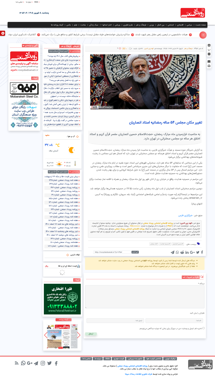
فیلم (75, 25)
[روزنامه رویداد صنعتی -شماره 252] (62, 335)
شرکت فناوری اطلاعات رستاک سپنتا (138, 374)
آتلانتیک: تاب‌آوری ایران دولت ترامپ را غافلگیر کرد (26, 35)
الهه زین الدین (149, 48)
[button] (69, 348)
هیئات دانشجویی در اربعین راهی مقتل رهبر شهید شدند (175, 35)
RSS (36, 2)
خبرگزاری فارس (185, 216)
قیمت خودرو (119, 358)
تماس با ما (19, 2)
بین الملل (160, 25)
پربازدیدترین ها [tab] (75, 51)
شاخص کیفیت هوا (154, 358)
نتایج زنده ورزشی (135, 358)
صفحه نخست (200, 25)
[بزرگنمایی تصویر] (144, 81)
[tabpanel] (62, 91)
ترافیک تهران (170, 358)
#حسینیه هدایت (165, 244)
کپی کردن (135, 252)
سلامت (83, 25)
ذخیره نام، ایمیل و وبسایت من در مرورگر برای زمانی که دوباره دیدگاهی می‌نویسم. (170, 328)
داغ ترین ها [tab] (52, 172)
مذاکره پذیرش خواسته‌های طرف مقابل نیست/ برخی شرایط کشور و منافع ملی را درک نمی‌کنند (99, 35)
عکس (68, 25)
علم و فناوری (128, 25)
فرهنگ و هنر (141, 25)
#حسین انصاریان (178, 244)
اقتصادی (180, 25)
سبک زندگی (93, 25)
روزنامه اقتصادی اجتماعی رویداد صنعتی (132, 366)
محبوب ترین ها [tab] (63, 172)
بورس (151, 25)
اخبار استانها (107, 25)
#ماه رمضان (154, 244)
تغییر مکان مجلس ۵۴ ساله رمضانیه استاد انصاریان (165, 123)
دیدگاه (201, 283)
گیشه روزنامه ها (57, 25)
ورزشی (117, 25)
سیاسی (189, 25)
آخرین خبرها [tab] (64, 51)
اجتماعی (171, 25)
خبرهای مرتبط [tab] (53, 51)
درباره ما (28, 2)
